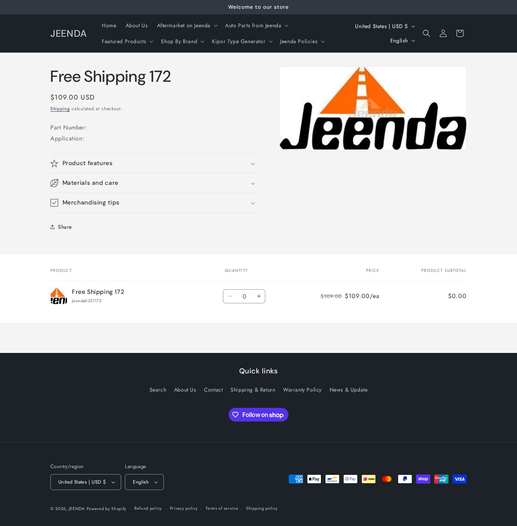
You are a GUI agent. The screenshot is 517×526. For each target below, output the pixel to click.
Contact (213, 389)
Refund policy (148, 508)
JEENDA (77, 509)
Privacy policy (184, 508)
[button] (187, 25)
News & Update (349, 389)
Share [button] (65, 227)
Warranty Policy (302, 389)
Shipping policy (262, 508)
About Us (185, 389)
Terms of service (222, 508)
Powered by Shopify (107, 509)
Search (158, 389)
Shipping (60, 108)
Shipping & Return (252, 389)
